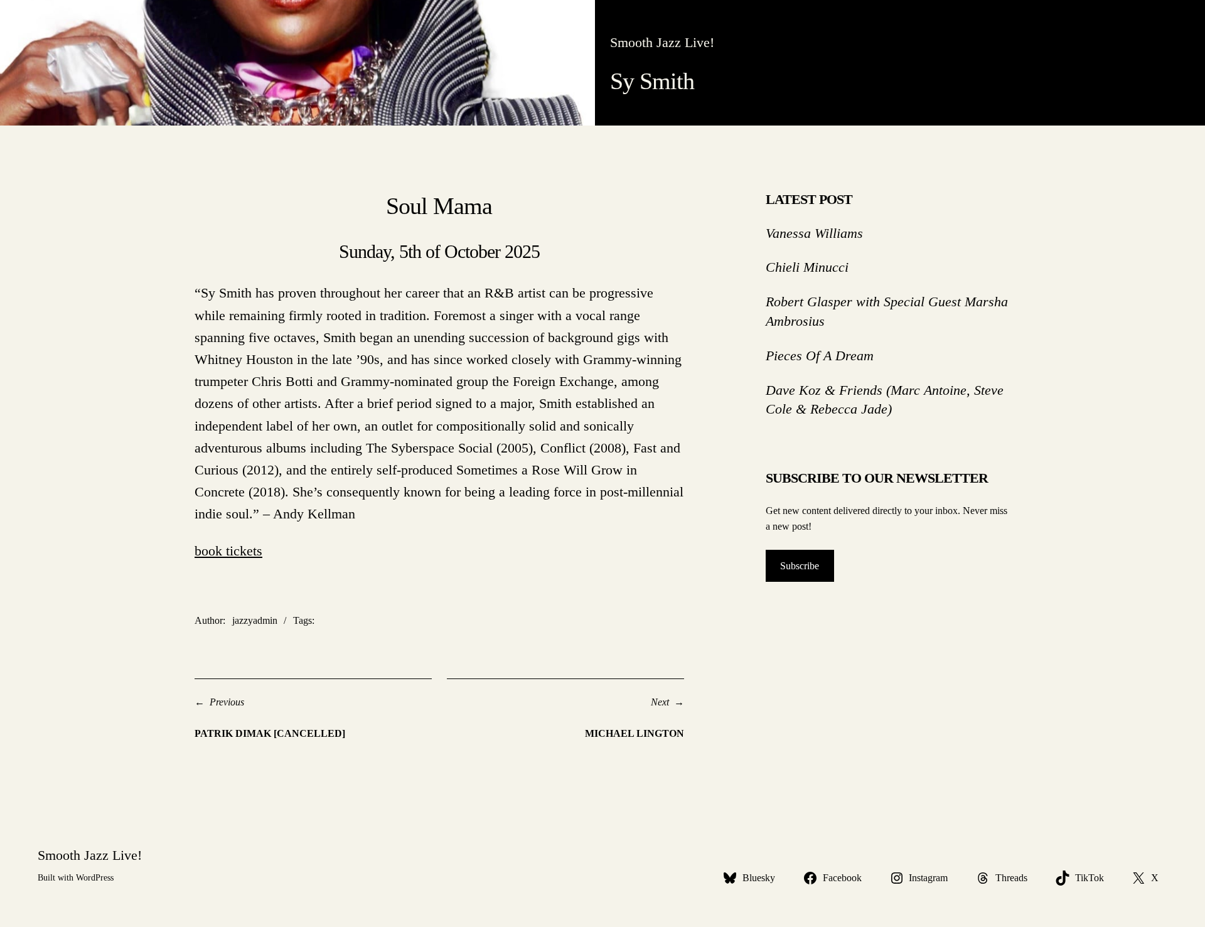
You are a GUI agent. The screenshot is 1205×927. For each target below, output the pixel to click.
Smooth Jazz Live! (662, 42)
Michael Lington (634, 733)
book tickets (228, 551)
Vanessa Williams (814, 233)
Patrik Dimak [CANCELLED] (270, 733)
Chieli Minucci (807, 267)
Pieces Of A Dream (820, 355)
